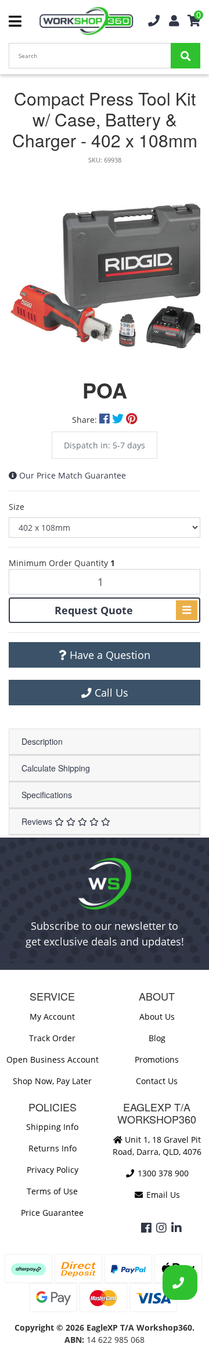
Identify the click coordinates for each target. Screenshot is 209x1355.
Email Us (162, 1194)
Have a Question (108, 655)
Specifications (46, 794)
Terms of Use (52, 1191)
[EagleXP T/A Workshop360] (86, 21)
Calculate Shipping (55, 768)
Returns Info (52, 1148)
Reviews (38, 821)
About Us (157, 1016)
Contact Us (157, 1080)
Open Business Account (52, 1059)
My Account (52, 1016)
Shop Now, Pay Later (52, 1080)
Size (16, 506)
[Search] (185, 55)
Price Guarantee (52, 1212)
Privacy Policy (52, 1169)
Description (42, 741)
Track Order (52, 1038)
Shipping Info (52, 1126)
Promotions (157, 1059)
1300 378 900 (162, 1173)
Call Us (110, 693)
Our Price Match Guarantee (72, 475)
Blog (157, 1038)
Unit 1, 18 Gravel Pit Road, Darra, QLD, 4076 (157, 1145)
